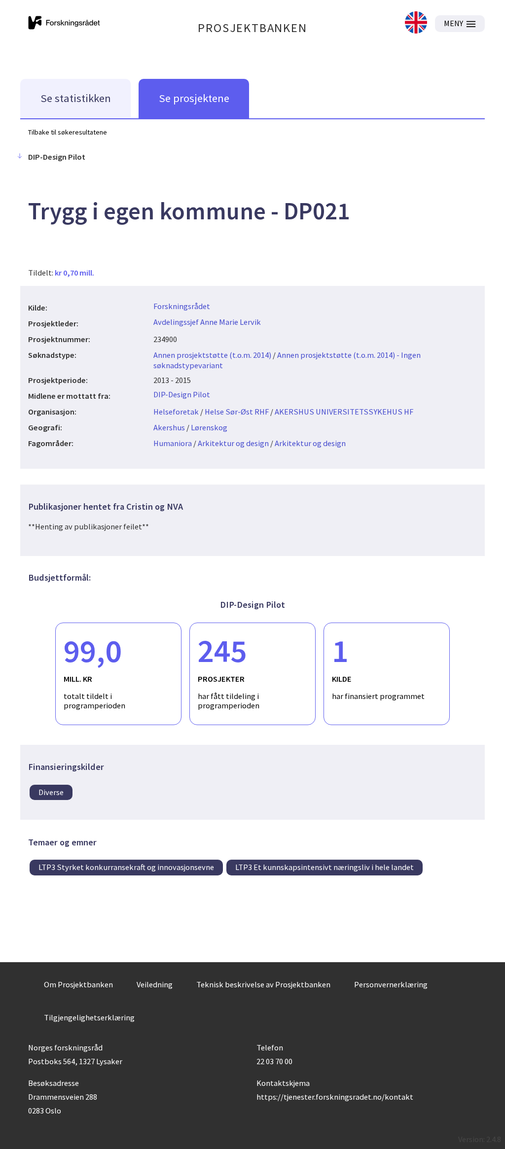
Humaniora (172, 443)
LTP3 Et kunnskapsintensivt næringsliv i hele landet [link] (324, 867)
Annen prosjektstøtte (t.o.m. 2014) (212, 355)
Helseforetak (176, 412)
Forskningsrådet (181, 306)
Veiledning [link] (155, 984)
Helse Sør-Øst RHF (237, 412)
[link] (416, 23)
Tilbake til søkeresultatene (67, 132)
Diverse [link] (51, 792)
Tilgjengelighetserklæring (89, 1017)
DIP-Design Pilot (181, 394)
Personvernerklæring (391, 984)
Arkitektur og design (233, 443)
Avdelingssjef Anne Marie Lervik (207, 322)
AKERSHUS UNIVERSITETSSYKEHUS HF (344, 412)
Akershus (169, 427)
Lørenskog (209, 427)
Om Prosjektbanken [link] (78, 984)
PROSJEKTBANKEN (252, 27)
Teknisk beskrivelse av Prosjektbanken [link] (263, 984)
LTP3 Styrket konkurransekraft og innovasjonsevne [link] (126, 867)
